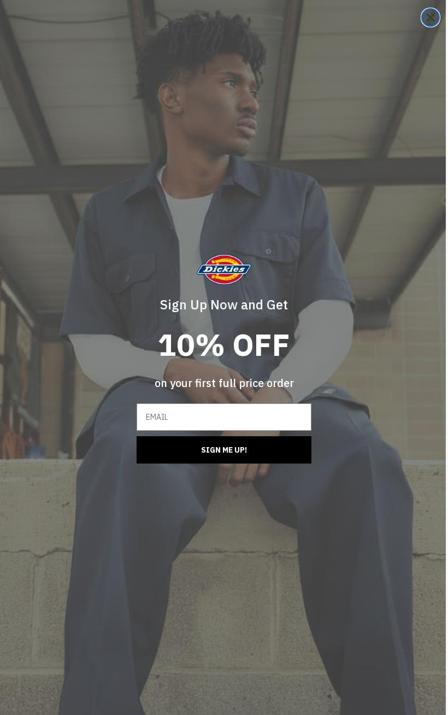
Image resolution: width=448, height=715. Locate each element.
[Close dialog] (422, 17)
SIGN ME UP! (220, 450)
